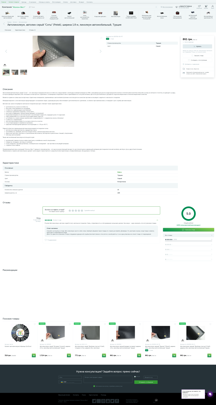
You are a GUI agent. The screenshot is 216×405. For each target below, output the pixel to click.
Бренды (24, 2)
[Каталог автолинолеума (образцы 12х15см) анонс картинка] (20, 333)
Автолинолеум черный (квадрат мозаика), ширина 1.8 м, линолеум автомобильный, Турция (125, 347)
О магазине (32, 2)
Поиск (84, 395)
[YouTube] (108, 401)
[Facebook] (117, 401)
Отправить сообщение (146, 382)
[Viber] (99, 401)
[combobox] (62, 381)
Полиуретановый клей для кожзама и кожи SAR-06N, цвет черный (195, 298)
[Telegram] (94, 401)
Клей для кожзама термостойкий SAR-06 (17, 297)
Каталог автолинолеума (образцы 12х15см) (18, 346)
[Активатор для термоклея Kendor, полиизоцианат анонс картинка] (55, 284)
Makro (119, 172)
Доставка (73, 2)
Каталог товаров (14, 2)
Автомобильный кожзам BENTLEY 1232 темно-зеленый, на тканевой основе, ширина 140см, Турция (89, 299)
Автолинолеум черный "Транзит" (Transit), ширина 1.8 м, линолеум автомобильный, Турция (160, 347)
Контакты (89, 2)
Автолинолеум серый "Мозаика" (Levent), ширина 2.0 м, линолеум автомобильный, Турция (55, 347)
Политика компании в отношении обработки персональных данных (132, 401)
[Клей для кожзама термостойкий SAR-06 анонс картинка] (20, 284)
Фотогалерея (56, 2)
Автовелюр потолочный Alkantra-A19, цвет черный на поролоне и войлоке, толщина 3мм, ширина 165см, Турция (124, 299)
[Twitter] (112, 401)
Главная (3, 2)
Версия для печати (64, 395)
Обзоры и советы (44, 2)
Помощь (103, 395)
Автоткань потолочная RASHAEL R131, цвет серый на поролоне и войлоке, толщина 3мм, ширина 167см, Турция (159, 299)
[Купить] (34, 307)
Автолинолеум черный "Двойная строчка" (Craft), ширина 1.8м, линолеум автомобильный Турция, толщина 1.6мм (195, 348)
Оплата (65, 2)
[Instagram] (103, 401)
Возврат (81, 2)
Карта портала (93, 395)
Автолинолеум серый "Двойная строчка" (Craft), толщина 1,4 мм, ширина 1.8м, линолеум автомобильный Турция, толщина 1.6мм (89, 348)
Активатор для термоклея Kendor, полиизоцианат (55, 297)
